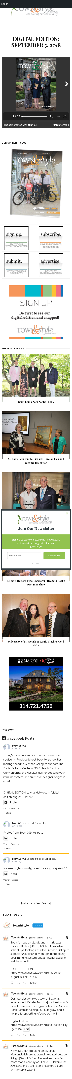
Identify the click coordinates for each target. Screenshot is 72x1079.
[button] (36, 528)
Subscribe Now (54, 555)
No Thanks (36, 563)
